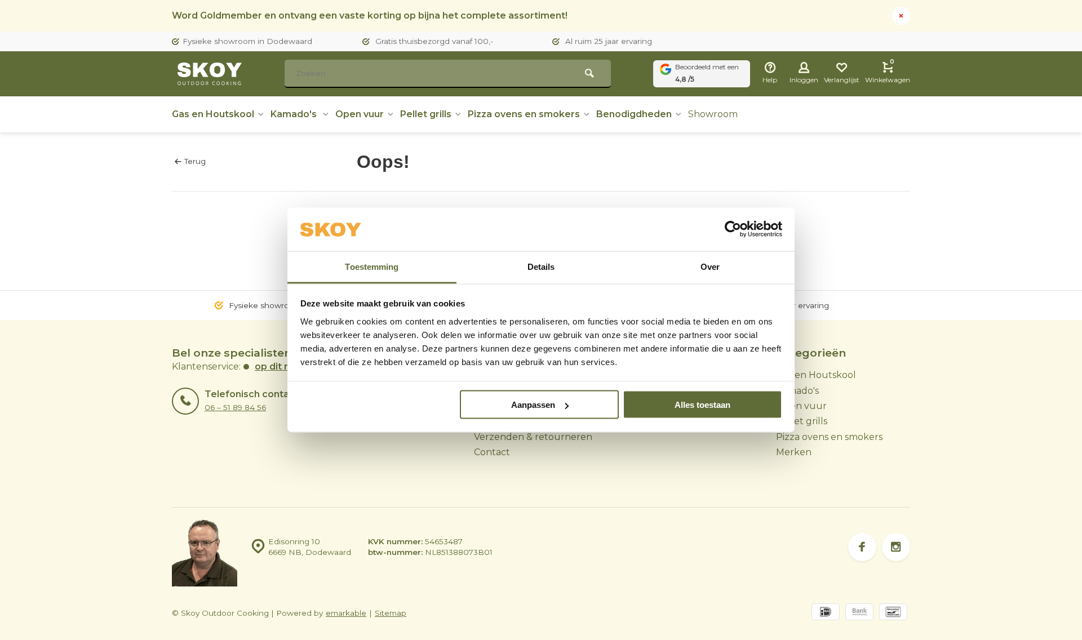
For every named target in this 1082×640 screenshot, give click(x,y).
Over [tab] (710, 266)
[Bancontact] (893, 613)
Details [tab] (541, 266)
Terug (195, 161)
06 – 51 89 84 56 (235, 407)
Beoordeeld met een (707, 73)
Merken (794, 452)
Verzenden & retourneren (533, 437)
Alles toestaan (702, 405)
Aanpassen (533, 405)
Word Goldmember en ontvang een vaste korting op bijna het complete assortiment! (369, 15)
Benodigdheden (634, 114)
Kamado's (294, 114)
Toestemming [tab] (371, 266)
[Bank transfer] (859, 613)
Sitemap (390, 612)
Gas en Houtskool (213, 114)
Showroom (713, 114)
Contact (492, 452)
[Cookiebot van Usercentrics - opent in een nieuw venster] (733, 229)
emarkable (346, 612)
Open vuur (359, 114)
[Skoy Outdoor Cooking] (211, 74)
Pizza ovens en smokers (524, 114)
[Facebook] (862, 547)
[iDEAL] (826, 613)
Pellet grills (425, 114)
